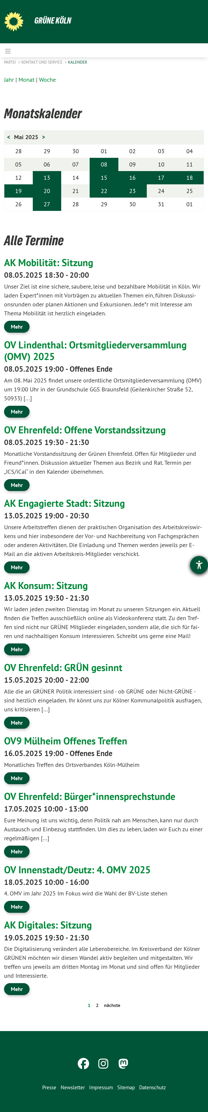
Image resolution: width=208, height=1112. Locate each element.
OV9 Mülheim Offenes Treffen (65, 740)
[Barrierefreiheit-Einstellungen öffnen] (199, 565)
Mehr (17, 326)
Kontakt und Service (42, 62)
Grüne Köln (52, 20)
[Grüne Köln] (14, 21)
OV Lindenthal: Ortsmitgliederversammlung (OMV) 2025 (95, 350)
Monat (26, 79)
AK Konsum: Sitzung (46, 585)
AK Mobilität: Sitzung (48, 262)
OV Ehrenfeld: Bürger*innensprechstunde (89, 796)
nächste (112, 1005)
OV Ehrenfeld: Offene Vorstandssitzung (85, 429)
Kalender (77, 62)
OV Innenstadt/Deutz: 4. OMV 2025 (77, 869)
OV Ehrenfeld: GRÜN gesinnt (63, 667)
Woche (47, 79)
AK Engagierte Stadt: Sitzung (64, 503)
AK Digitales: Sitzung (48, 924)
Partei (10, 62)
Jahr (9, 79)
